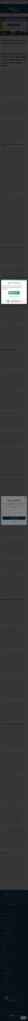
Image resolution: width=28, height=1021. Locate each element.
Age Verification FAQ (14, 296)
